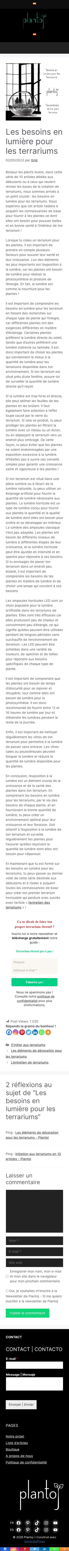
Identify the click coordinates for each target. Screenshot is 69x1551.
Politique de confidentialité (26, 1462)
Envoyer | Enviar (21, 1404)
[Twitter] (28, 1032)
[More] (48, 1032)
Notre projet (15, 1436)
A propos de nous (19, 1456)
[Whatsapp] (41, 1032)
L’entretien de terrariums (29, 1062)
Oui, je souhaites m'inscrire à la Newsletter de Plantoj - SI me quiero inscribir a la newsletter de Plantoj (34, 1296)
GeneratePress (34, 1541)
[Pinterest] (22, 1032)
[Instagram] (15, 1032)
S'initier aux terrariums (28, 1045)
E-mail (12, 1359)
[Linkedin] (35, 1032)
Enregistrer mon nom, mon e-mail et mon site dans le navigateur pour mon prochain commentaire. (35, 1276)
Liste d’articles (17, 1443)
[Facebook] (9, 1032)
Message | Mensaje (20, 1374)
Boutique (12, 1449)
